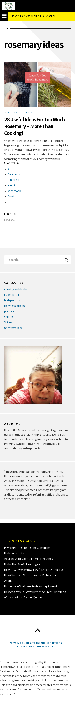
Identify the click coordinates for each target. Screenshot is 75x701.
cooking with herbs (19, 112)
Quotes (9, 317)
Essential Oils (12, 295)
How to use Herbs (14, 305)
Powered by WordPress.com (35, 646)
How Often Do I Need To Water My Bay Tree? (31, 575)
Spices (8, 322)
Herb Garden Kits (14, 553)
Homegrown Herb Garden (33, 15)
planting (9, 311)
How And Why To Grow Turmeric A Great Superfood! (35, 592)
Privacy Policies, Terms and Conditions (27, 547)
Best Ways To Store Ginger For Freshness (29, 559)
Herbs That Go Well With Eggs (22, 564)
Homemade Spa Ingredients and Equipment (30, 586)
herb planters (12, 300)
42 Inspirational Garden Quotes (23, 597)
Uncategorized (13, 328)
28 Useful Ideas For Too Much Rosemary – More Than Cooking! (34, 126)
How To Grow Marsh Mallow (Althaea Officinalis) (33, 569)
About (8, 581)
